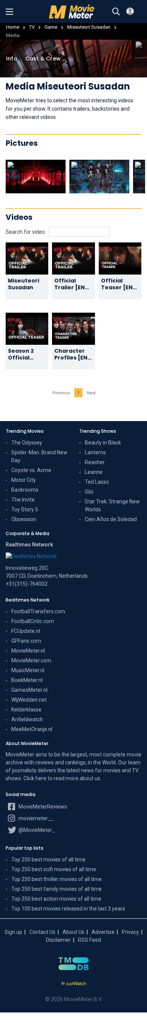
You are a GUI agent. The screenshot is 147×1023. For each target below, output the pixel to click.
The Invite (23, 500)
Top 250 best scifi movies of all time (53, 869)
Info (11, 58)
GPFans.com (26, 641)
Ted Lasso (97, 482)
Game (50, 27)
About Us (73, 932)
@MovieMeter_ (36, 830)
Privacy (130, 932)
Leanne (94, 472)
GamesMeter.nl (29, 690)
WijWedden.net (29, 700)
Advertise (103, 932)
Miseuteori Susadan (88, 27)
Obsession (23, 519)
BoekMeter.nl (27, 680)
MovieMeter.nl (28, 651)
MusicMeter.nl (27, 670)
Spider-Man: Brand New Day (39, 456)
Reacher (95, 462)
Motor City (23, 480)
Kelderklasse (26, 710)
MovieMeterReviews (42, 807)
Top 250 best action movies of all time (56, 899)
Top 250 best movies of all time (48, 859)
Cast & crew (43, 58)
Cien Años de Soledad (111, 519)
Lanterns (95, 452)
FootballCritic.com (32, 621)
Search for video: (26, 232)
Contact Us (42, 932)
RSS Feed (89, 940)
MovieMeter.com (31, 660)
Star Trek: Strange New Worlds (112, 505)
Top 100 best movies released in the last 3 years (68, 909)
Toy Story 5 (24, 509)
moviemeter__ (35, 818)
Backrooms (24, 490)
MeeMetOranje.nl (31, 729)
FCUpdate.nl (25, 631)
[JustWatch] (74, 983)
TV (32, 27)
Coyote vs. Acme (31, 470)
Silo (89, 492)
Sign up (13, 932)
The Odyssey (26, 443)
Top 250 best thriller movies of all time (56, 879)
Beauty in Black (103, 443)
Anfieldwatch (27, 719)
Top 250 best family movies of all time (56, 889)
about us (90, 778)
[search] (116, 11)
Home (12, 27)
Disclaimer (58, 940)
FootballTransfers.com (38, 611)
